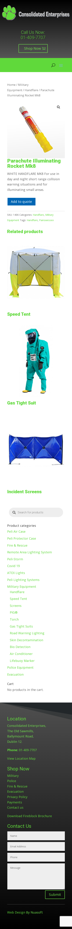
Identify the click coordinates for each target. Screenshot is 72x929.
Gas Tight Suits (21, 626)
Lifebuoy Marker (22, 661)
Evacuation (15, 674)
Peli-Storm (15, 559)
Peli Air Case (16, 531)
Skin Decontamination (26, 640)
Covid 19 (13, 566)
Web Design (16, 912)
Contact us (15, 807)
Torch (14, 619)
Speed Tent (18, 599)
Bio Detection (20, 647)
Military (13, 776)
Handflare (31, 90)
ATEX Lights (16, 573)
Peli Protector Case (21, 538)
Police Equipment (20, 667)
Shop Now (32, 48)
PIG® (13, 612)
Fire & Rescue (17, 545)
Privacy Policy (17, 797)
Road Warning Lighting (27, 633)
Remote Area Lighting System (29, 552)
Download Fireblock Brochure (29, 816)
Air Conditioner (21, 654)
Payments (14, 802)
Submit (55, 894)
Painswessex (46, 220)
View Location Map (21, 758)
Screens (15, 606)
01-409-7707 (33, 37)
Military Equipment (21, 586)
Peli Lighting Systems (23, 580)
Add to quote (21, 201)
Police (11, 781)
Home (11, 85)
